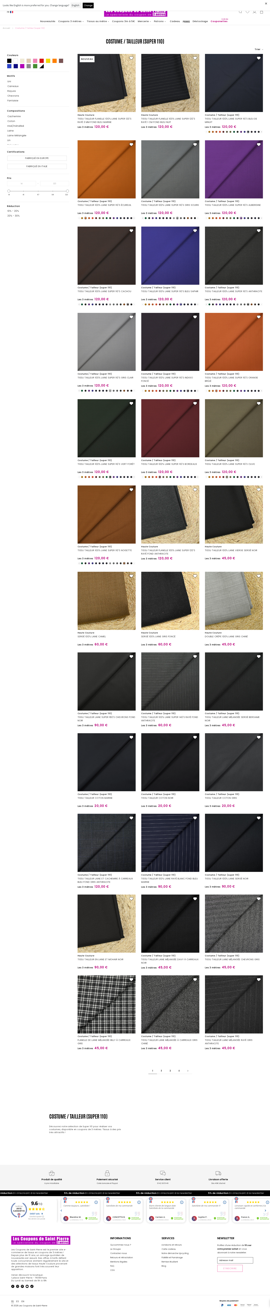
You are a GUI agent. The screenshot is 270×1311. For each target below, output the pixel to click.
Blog (164, 1266)
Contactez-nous (118, 1253)
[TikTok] (31, 1287)
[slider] (8, 191)
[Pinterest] (22, 1287)
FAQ (112, 1266)
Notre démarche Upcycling (175, 1253)
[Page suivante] (188, 1070)
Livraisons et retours (172, 1244)
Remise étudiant (170, 1261)
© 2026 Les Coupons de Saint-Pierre (29, 1305)
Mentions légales (118, 1261)
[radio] (209, 131)
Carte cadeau (169, 1249)
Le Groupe (115, 1249)
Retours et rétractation (121, 1257)
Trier (258, 49)
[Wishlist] (247, 12)
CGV (112, 1270)
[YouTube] (27, 1287)
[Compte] (254, 12)
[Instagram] (17, 1287)
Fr (8, 12)
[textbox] (21, 183)
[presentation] (261, 132)
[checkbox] (37, 81)
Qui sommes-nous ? (120, 1244)
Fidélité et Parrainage (172, 1257)
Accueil (6, 28)
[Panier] (261, 12)
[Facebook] (12, 1287)
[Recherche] (240, 12)
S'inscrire (230, 1268)
